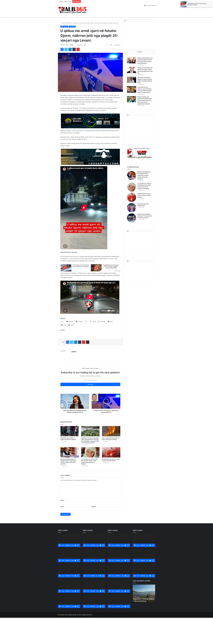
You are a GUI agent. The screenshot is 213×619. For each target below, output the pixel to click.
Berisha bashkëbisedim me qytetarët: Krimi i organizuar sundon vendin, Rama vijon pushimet (144, 175)
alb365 (71, 45)
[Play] (60, 545)
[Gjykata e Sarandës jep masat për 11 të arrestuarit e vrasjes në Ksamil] (131, 218)
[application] (69, 540)
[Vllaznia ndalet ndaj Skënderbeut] (131, 207)
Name (62, 500)
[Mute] (75, 545)
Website (94, 506)
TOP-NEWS (72, 26)
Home (63, 23)
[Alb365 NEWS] (72, 10)
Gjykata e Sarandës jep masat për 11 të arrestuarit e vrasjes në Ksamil (144, 215)
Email (62, 506)
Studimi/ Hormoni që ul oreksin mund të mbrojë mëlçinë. (144, 195)
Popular (140, 52)
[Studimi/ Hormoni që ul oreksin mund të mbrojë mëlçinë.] (111, 452)
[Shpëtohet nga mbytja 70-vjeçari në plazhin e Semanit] (69, 431)
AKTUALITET (69, 23)
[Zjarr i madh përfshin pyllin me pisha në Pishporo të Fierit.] (111, 431)
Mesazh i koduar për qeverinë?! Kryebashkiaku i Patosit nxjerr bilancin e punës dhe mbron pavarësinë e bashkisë (144, 100)
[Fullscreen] (78, 545)
